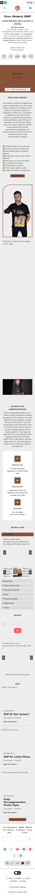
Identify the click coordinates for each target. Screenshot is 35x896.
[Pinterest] (30, 849)
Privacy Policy (14, 887)
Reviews (29, 827)
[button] (7, 572)
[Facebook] (23, 849)
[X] (14, 855)
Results (21, 827)
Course (29, 830)
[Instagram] (4, 849)
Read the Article (11, 722)
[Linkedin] (20, 855)
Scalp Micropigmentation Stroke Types (15, 802)
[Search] (29, 839)
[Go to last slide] (4, 552)
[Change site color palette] (17, 873)
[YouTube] (17, 849)
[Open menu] (30, 8)
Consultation (20, 830)
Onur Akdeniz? (8, 830)
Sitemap (22, 887)
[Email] (1, 2)
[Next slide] (30, 552)
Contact (24, 832)
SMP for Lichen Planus (17, 757)
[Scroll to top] (29, 887)
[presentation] (17, 697)
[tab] (7, 674)
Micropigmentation (9, 711)
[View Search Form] (4, 8)
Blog (9, 832)
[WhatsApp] (5, 2)
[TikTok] (11, 849)
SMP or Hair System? (16, 714)
